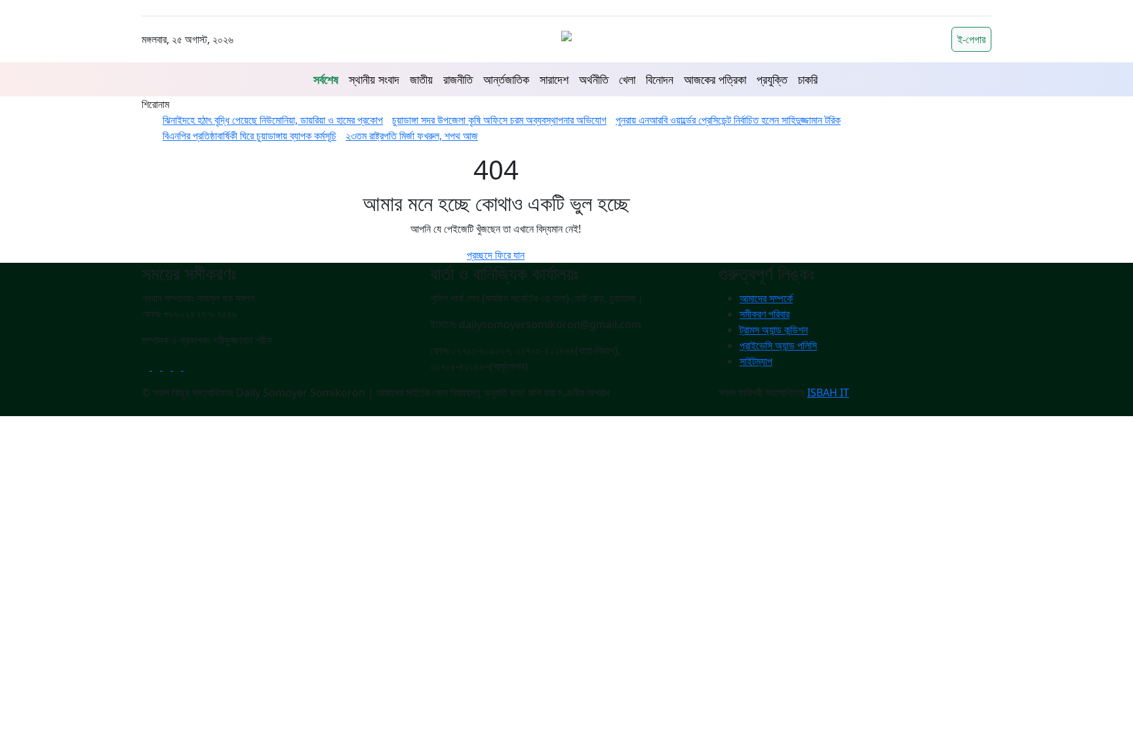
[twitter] (157, 366)
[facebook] (147, 366)
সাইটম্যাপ (756, 361)
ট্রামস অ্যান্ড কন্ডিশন (774, 329)
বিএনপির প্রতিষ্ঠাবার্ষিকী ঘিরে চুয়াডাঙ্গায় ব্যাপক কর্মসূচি (249, 135)
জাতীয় (421, 79)
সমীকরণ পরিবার (764, 314)
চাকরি (808, 79)
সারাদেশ (554, 79)
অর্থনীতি (593, 79)
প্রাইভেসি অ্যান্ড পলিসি (778, 345)
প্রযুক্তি (772, 79)
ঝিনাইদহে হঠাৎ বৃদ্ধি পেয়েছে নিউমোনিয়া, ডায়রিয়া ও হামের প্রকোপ (273, 120)
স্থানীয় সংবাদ (374, 79)
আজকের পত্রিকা (715, 79)
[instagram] (187, 366)
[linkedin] (178, 366)
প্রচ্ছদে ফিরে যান (496, 255)
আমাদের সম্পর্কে (766, 298)
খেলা (627, 79)
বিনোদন (659, 79)
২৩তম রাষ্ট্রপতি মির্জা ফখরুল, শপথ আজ (412, 135)
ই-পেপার (971, 39)
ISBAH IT (828, 392)
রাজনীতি (458, 79)
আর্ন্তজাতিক (506, 79)
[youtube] (168, 366)
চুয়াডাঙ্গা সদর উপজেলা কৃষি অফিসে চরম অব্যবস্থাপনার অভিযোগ (499, 120)
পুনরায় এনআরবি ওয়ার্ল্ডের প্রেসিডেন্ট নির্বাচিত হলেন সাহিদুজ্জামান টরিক (728, 120)
